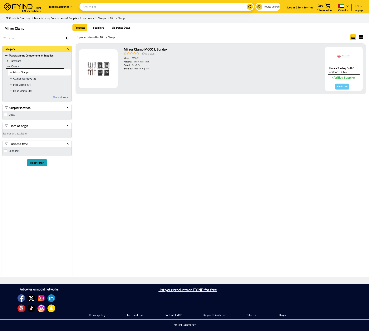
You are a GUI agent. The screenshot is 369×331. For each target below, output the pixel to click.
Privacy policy (97, 315)
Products (80, 28)
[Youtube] (21, 308)
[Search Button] (250, 7)
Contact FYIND (173, 315)
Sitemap (252, 315)
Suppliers (14, 151)
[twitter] (31, 298)
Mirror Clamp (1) (22, 72)
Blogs (282, 315)
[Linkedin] (51, 298)
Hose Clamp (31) (22, 91)
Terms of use (135, 315)
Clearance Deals (121, 28)
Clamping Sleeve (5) (24, 78)
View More (59, 97)
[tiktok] (31, 308)
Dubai (12, 115)
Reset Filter (37, 163)
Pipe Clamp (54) (22, 85)
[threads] (41, 308)
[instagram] (41, 298)
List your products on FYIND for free (188, 290)
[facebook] (21, 298)
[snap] (51, 308)
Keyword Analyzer (214, 315)
